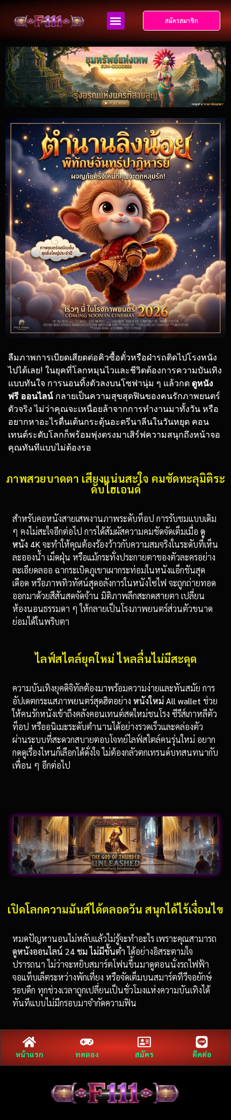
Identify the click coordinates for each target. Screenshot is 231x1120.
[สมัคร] (144, 1042)
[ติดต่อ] (201, 1042)
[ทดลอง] (86, 1042)
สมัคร (144, 1054)
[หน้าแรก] (29, 1042)
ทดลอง (87, 1054)
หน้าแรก (30, 1054)
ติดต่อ (202, 1054)
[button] (116, 21)
